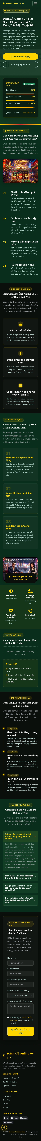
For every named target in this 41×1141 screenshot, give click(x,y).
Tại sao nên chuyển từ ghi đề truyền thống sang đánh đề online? (18, 836)
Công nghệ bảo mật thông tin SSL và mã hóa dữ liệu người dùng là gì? (18, 888)
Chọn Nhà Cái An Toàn (11, 1078)
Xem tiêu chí (28, 113)
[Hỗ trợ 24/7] (4, 1127)
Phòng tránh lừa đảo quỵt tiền (21, 675)
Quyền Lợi (7, 1096)
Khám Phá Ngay (22, 56)
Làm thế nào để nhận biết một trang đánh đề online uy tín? (19, 877)
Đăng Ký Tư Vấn (22, 64)
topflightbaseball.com (17, 1132)
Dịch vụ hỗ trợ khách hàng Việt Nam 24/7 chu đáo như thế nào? (19, 900)
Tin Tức (5, 1104)
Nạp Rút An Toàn (9, 1086)
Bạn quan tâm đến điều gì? (18, 990)
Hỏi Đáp (6, 1107)
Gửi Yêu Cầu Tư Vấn (22, 1031)
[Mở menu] (35, 3)
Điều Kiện (6, 1100)
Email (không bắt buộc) (17, 979)
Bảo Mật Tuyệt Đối (10, 1082)
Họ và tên (11, 958)
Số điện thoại (13, 968)
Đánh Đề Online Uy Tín (20, 1056)
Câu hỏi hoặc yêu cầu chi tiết (19, 1001)
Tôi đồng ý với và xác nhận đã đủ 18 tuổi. (21, 1020)
